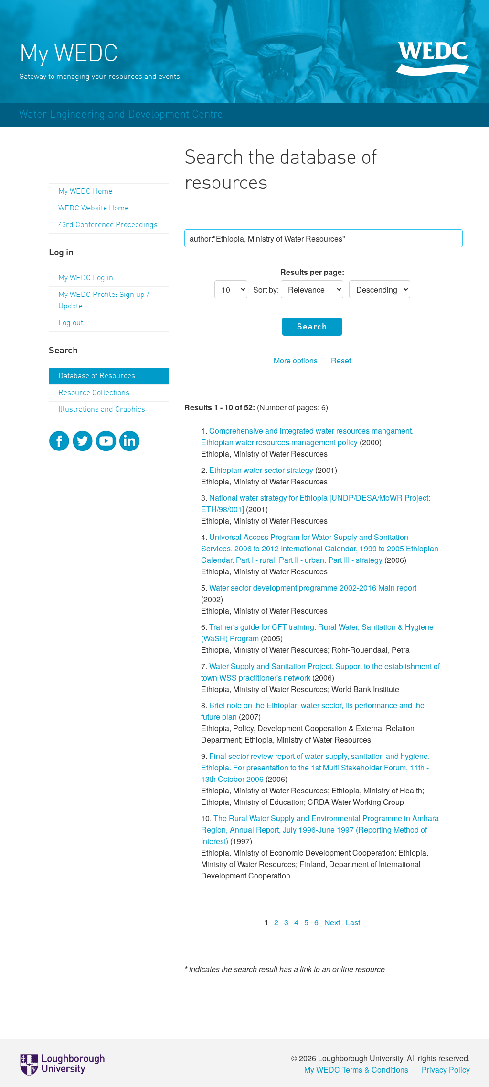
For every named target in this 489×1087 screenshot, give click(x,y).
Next (332, 922)
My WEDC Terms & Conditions (356, 1069)
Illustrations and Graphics (101, 410)
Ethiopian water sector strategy (261, 469)
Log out (70, 323)
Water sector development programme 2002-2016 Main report (312, 587)
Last (353, 922)
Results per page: (312, 271)
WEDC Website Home (93, 208)
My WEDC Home (85, 192)
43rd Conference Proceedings (108, 225)
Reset (341, 360)
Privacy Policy (446, 1069)
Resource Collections (93, 393)
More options (296, 360)
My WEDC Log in (85, 278)
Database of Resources (96, 376)
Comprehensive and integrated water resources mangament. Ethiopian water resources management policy (307, 436)
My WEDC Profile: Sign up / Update (103, 300)
